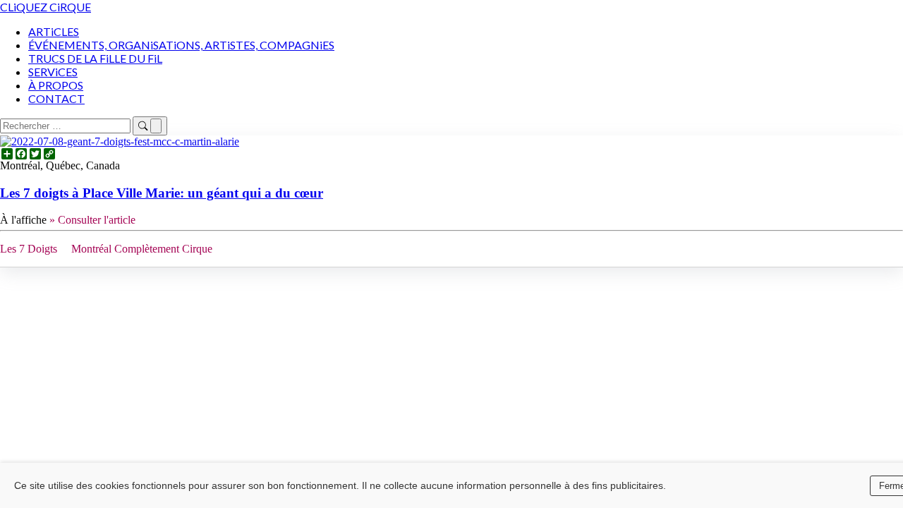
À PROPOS (55, 85)
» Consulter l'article (92, 220)
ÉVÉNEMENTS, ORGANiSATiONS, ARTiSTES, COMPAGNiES (181, 45)
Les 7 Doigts (28, 249)
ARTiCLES (53, 31)
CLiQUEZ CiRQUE (45, 6)
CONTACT (56, 98)
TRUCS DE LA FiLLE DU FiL (95, 58)
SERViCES (53, 71)
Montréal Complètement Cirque (141, 249)
